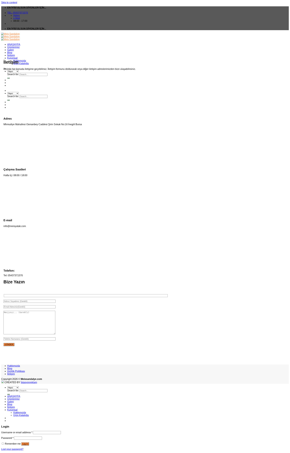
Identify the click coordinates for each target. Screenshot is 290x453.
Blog (9, 52)
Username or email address (16, 432)
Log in (25, 444)
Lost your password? (12, 449)
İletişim (11, 55)
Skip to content (9, 2)
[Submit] (8, 394)
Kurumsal (12, 58)
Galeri (10, 50)
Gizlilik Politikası (16, 371)
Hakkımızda (19, 60)
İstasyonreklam (29, 382)
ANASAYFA (13, 44)
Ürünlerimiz (13, 47)
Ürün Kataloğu (21, 63)
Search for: (13, 74)
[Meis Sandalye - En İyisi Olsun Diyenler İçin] (10, 37)
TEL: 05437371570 (17, 12)
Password (7, 438)
